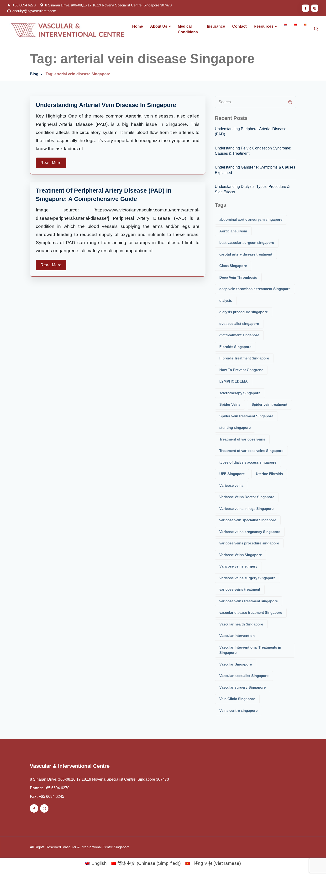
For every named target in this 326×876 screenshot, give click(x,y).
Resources (263, 26)
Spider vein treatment (269, 404)
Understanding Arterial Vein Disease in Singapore (106, 105)
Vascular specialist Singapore (243, 676)
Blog (34, 74)
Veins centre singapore (238, 710)
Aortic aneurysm (233, 231)
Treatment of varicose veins (242, 439)
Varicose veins (231, 485)
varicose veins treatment (239, 589)
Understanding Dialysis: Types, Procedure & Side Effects (252, 189)
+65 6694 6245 (51, 796)
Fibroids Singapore (235, 347)
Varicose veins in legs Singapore (246, 509)
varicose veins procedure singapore (249, 543)
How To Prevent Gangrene (241, 370)
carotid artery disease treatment (245, 254)
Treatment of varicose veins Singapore (251, 451)
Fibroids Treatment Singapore (244, 358)
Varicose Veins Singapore (240, 555)
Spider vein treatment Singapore (246, 416)
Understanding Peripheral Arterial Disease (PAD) (250, 131)
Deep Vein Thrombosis (238, 277)
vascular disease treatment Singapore (250, 612)
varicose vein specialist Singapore (247, 520)
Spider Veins (229, 404)
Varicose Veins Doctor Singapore (246, 497)
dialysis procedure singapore (243, 312)
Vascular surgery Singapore (242, 687)
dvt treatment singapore (239, 335)
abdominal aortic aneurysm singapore (250, 219)
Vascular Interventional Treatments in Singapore (250, 650)
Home (137, 26)
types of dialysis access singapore (247, 462)
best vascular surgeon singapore (246, 243)
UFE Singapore (232, 474)
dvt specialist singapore (239, 324)
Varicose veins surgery (238, 566)
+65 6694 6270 (24, 5)
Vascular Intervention (237, 636)
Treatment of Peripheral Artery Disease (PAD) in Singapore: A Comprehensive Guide (103, 194)
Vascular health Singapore (241, 624)
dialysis (225, 300)
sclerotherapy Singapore (239, 393)
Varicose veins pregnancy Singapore (249, 532)
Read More (51, 163)
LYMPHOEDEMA (233, 381)
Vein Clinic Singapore (237, 699)
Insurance (216, 26)
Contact (239, 26)
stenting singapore (235, 427)
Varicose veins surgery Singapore (247, 578)
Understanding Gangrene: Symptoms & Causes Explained (255, 169)
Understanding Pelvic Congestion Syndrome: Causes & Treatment (253, 150)
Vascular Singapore (235, 664)
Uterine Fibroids (269, 474)
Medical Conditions (188, 29)
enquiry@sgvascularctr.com (34, 11)
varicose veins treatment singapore (248, 601)
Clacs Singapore (233, 266)
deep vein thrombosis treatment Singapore (254, 289)
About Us (158, 26)
